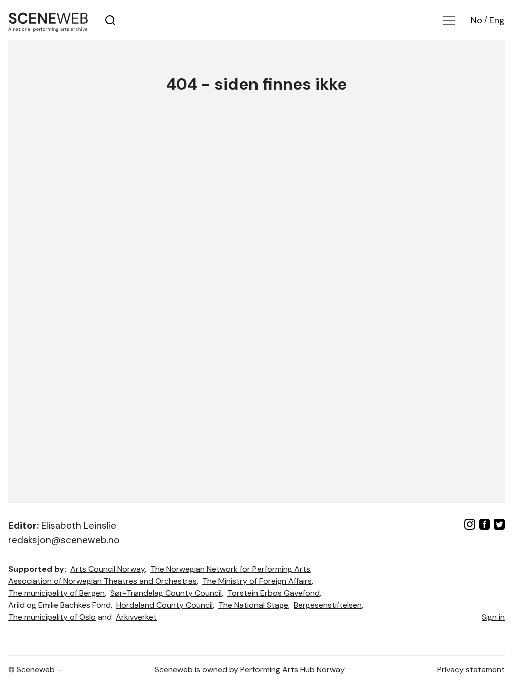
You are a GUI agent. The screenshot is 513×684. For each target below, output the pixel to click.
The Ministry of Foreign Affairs (257, 581)
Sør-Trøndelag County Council (166, 593)
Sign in (493, 617)
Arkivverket (136, 617)
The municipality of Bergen (56, 593)
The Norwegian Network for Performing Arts (230, 569)
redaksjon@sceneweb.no (64, 540)
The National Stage (253, 605)
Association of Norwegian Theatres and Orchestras (102, 581)
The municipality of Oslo (52, 617)
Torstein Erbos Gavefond (273, 593)
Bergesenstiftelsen (328, 605)
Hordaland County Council (164, 605)
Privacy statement (471, 669)
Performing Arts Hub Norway (292, 669)
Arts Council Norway (107, 569)
